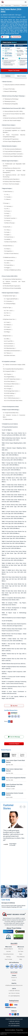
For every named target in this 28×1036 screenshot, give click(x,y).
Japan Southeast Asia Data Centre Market (14, 785)
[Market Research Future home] (2, 2)
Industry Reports (8, 5)
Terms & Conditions (10, 1030)
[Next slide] (24, 807)
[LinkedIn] (18, 1014)
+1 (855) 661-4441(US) (14, 990)
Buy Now (15, 705)
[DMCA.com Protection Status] (18, 936)
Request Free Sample (14, 70)
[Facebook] (13, 1014)
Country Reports (22, 755)
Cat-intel (8, 951)
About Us (20, 949)
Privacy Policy (19, 1030)
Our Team (20, 951)
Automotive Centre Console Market (14, 794)
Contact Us (14, 977)
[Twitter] (15, 1014)
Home (2, 5)
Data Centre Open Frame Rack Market (15, 761)
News (20, 954)
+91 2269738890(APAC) (14, 996)
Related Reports (6, 755)
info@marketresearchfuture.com (13, 985)
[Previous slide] (21, 807)
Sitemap (8, 956)
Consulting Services (8, 954)
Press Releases (21, 956)
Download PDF (17, 37)
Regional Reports (14, 755)
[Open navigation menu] (25, 2)
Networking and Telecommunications (17, 5)
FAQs (20, 959)
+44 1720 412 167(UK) (13, 993)
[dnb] (8, 936)
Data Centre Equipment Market (15, 778)
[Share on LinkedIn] (9, 721)
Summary (7, 76)
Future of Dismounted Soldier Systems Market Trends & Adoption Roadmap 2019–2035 (13, 906)
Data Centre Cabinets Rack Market (14, 770)
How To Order (8, 959)
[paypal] (8, 931)
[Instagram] (10, 1014)
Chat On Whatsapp (15, 737)
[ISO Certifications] (14, 715)
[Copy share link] (11, 721)
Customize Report (14, 744)
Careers (14, 980)
